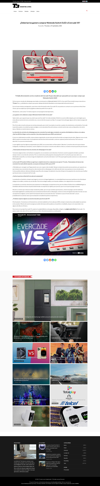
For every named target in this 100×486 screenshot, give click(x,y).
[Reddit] (50, 91)
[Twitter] (47, 91)
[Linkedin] (52, 91)
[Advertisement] (50, 38)
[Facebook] (45, 91)
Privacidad (66, 469)
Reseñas (26, 11)
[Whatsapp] (55, 91)
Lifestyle (32, 11)
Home (15, 11)
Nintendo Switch (52, 101)
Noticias (21, 11)
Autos (38, 11)
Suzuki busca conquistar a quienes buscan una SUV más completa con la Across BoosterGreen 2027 (53, 456)
